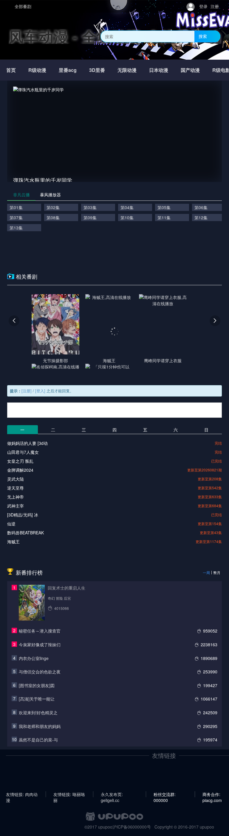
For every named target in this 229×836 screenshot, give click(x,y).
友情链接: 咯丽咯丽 (69, 794)
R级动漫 (37, 70)
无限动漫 (127, 70)
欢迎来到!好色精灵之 (38, 712)
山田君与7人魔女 (23, 452)
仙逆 (11, 524)
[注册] (26, 391)
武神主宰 (15, 506)
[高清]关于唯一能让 (37, 699)
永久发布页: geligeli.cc (112, 794)
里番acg (68, 70)
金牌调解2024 (20, 470)
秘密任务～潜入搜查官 (40, 631)
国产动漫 (190, 70)
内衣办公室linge (34, 658)
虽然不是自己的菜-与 (38, 740)
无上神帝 (15, 497)
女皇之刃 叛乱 (20, 461)
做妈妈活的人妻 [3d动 (27, 443)
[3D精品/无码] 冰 (22, 515)
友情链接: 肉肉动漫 (22, 794)
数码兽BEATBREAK (25, 533)
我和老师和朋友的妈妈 (40, 726)
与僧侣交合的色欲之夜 (40, 672)
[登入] (40, 391)
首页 (11, 70)
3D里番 (97, 70)
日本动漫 (158, 70)
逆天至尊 (15, 488)
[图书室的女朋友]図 (37, 685)
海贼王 (13, 542)
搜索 (203, 36)
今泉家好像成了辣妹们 (40, 644)
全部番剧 (23, 6)
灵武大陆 (15, 479)
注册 (215, 6)
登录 (203, 6)
